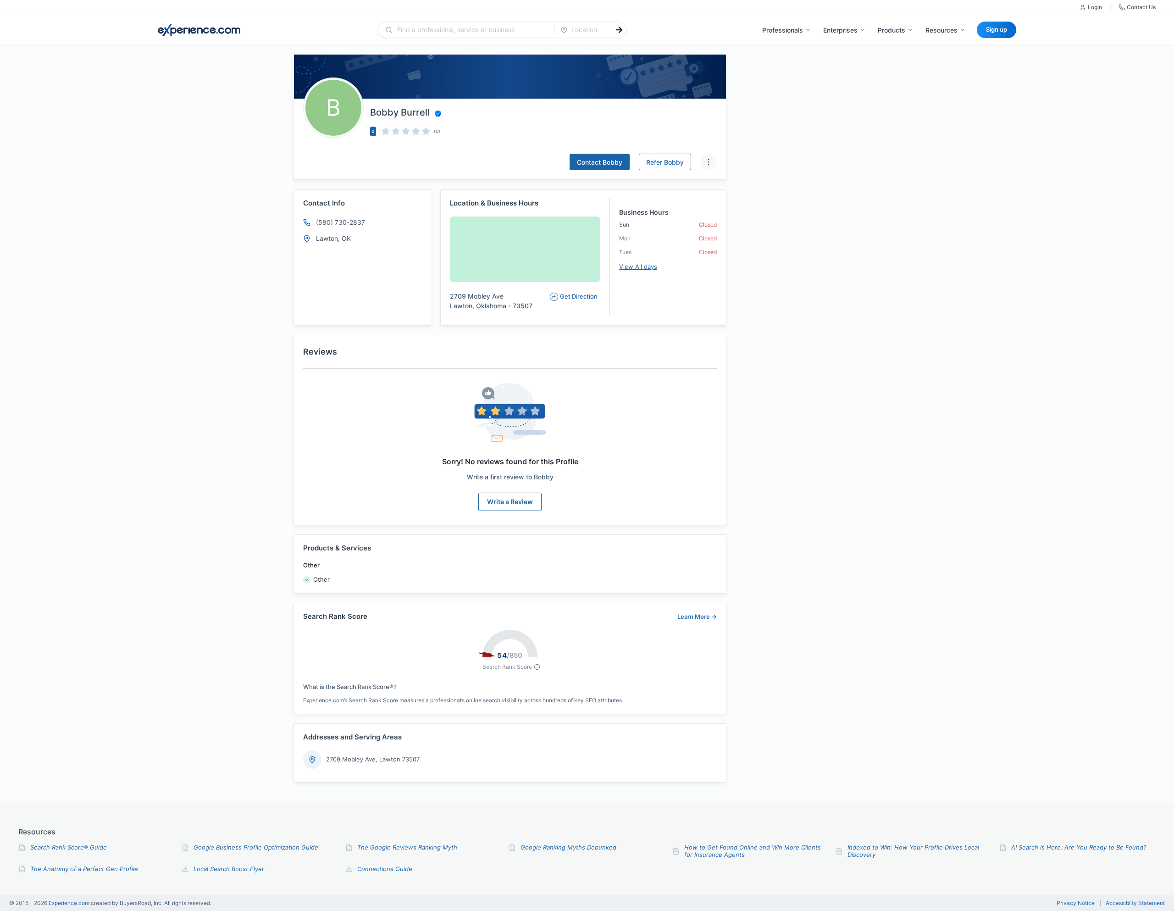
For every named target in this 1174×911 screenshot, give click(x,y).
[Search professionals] (619, 29)
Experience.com (70, 903)
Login (1095, 7)
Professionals (782, 30)
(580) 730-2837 (340, 222)
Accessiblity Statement (1135, 903)
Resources (941, 30)
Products (891, 30)
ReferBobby (665, 162)
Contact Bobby (599, 162)
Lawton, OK (333, 238)
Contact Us (1141, 7)
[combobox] (471, 30)
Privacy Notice (1076, 903)
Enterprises (840, 30)
